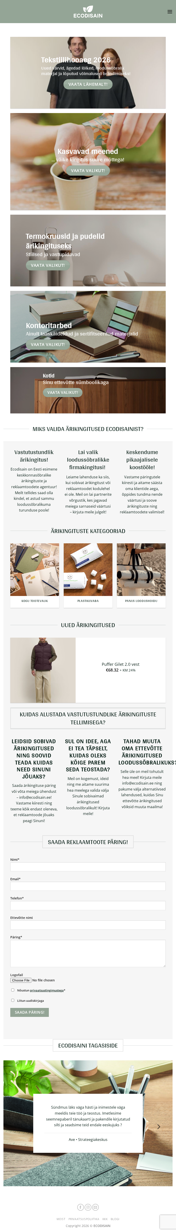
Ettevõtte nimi (21, 917)
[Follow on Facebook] (80, 1207)
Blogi (115, 1219)
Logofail (16, 975)
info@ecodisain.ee (138, 783)
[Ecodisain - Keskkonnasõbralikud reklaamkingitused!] (88, 11)
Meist (61, 1219)
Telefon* (17, 898)
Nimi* (14, 859)
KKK (105, 1219)
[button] (170, 11)
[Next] (159, 574)
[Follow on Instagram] (88, 1207)
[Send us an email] (95, 1207)
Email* (15, 879)
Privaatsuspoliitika (84, 1219)
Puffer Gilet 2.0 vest (120, 664)
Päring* (16, 937)
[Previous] (17, 574)
